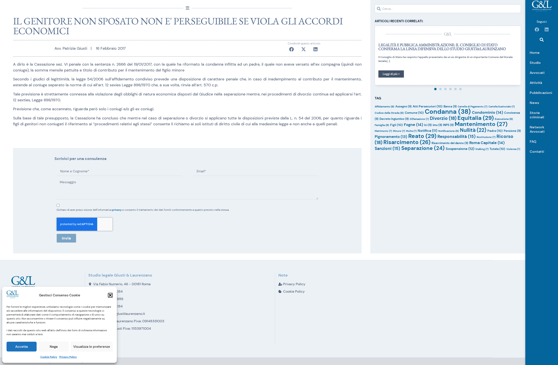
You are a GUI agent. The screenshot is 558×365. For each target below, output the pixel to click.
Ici (428, 125)
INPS (448, 125)
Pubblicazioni (541, 92)
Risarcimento (406, 142)
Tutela (497, 149)
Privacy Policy (68, 357)
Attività (536, 82)
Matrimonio (383, 130)
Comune (414, 113)
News (534, 102)
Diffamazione (419, 119)
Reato (422, 136)
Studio (535, 62)
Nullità (473, 130)
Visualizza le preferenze (91, 347)
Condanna (448, 111)
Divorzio (443, 118)
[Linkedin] (546, 29)
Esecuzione (504, 119)
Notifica (427, 131)
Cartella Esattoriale (501, 106)
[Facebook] (536, 29)
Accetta (21, 347)
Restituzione (486, 137)
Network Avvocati (537, 129)
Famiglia (382, 125)
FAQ (533, 141)
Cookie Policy (48, 357)
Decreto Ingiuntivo (394, 119)
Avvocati (537, 72)
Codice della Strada (389, 113)
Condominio (487, 112)
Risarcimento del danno (450, 143)
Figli (396, 125)
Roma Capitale (487, 142)
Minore (399, 130)
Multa (411, 130)
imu (437, 125)
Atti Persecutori (427, 106)
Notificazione (448, 131)
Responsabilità (456, 136)
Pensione (512, 131)
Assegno (403, 106)
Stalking (481, 149)
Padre (495, 131)
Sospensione (460, 148)
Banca (450, 106)
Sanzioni (387, 148)
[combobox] (448, 8)
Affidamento (384, 106)
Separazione (423, 148)
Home (535, 52)
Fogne (413, 124)
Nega (54, 347)
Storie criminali (537, 114)
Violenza (513, 149)
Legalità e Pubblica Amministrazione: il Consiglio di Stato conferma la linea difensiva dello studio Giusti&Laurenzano (442, 46)
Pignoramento (391, 136)
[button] (110, 295)
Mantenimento (481, 124)
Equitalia (476, 118)
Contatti (537, 151)
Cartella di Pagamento (472, 106)
